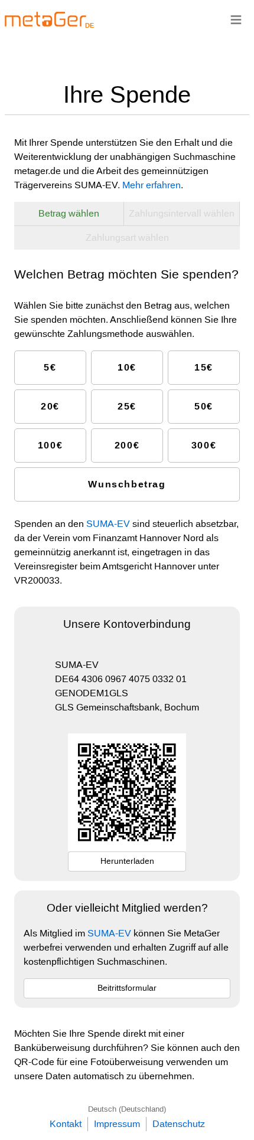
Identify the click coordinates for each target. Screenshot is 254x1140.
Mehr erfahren (151, 185)
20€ (50, 406)
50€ (203, 406)
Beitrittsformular (127, 987)
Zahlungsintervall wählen (182, 213)
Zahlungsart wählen (127, 237)
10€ (127, 367)
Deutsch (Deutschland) (127, 1109)
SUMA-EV (108, 524)
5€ (50, 367)
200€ (127, 445)
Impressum (117, 1124)
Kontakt (66, 1124)
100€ (50, 445)
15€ (203, 367)
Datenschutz (178, 1124)
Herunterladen (127, 861)
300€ (203, 445)
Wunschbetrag (126, 484)
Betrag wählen (68, 213)
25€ (127, 406)
